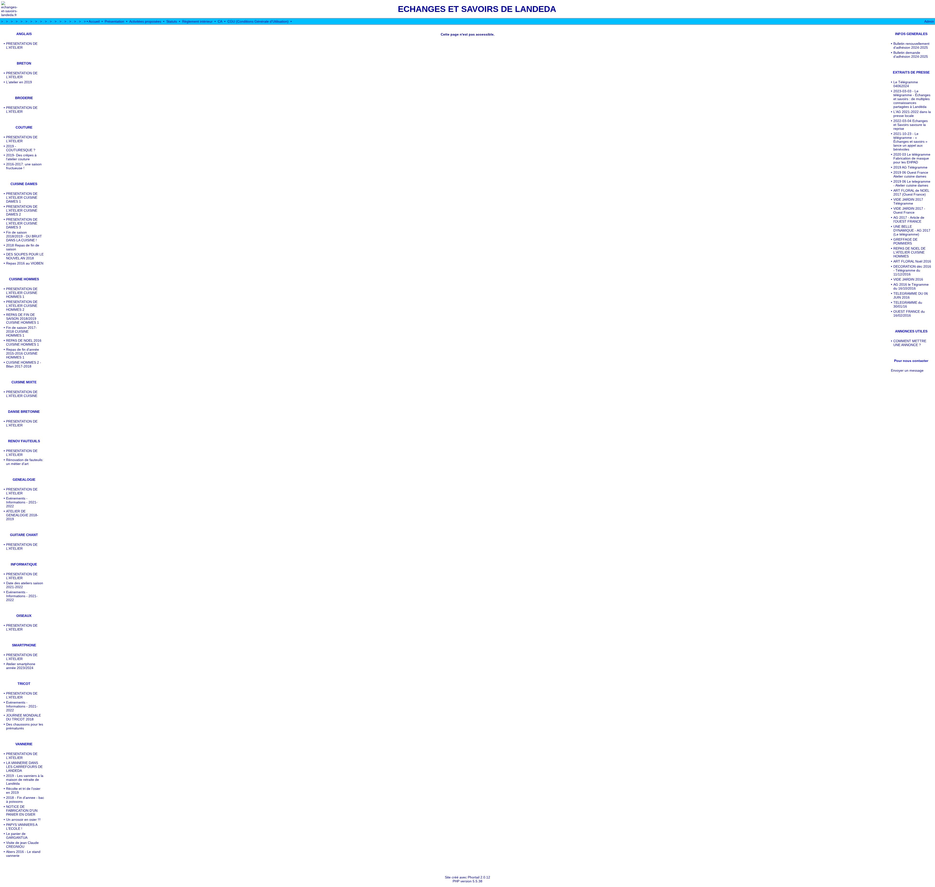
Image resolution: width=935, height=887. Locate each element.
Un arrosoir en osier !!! (23, 819)
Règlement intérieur (197, 21)
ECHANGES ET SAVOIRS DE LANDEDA (477, 9)
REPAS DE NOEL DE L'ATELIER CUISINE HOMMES (909, 252)
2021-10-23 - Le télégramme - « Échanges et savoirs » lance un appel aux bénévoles (910, 141)
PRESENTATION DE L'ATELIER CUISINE (21, 394)
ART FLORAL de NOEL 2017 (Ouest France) (911, 192)
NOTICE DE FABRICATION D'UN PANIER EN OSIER (21, 810)
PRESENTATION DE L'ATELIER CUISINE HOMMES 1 (21, 293)
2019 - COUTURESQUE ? (20, 148)
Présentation (114, 21)
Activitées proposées (145, 21)
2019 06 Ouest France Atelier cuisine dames (910, 174)
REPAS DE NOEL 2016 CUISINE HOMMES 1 (23, 342)
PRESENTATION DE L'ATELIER (21, 45)
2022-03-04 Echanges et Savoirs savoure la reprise (910, 125)
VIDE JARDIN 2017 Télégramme (908, 201)
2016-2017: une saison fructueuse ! (24, 166)
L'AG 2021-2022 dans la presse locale (912, 114)
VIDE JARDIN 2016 (908, 279)
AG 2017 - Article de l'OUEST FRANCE (908, 219)
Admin (929, 21)
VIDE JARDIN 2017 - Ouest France (909, 210)
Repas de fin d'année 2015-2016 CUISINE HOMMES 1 (22, 353)
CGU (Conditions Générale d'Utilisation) (258, 21)
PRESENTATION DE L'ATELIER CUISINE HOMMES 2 (21, 305)
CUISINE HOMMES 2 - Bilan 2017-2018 (23, 364)
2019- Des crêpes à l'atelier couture (21, 157)
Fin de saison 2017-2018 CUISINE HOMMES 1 (21, 331)
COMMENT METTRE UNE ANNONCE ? (909, 343)
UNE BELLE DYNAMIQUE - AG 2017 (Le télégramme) (911, 230)
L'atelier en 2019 (19, 82)
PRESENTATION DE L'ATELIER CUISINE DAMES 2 (21, 210)
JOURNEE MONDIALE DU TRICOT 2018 (23, 717)
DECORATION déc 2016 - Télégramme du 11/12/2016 (912, 270)
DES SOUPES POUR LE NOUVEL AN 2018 (25, 256)
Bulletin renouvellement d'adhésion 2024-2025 (911, 45)
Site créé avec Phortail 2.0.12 (467, 877)
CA (220, 21)
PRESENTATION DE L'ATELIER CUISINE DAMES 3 (21, 223)
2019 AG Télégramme (910, 167)
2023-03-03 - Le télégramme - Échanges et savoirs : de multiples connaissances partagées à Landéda (911, 99)
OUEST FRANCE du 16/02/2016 (909, 313)
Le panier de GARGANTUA (17, 836)
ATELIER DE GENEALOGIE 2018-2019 (22, 515)
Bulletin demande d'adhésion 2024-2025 (910, 54)
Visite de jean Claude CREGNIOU (22, 845)
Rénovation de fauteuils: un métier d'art (24, 462)
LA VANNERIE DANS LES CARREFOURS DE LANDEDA (24, 767)
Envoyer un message (907, 370)
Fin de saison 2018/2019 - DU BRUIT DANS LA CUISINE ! (24, 236)
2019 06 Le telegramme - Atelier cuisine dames (911, 183)
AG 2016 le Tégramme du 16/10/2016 (911, 286)
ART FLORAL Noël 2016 (912, 261)
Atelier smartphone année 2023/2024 (20, 666)
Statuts (171, 21)
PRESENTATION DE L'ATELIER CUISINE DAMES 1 (21, 197)
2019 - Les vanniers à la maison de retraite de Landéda (24, 779)
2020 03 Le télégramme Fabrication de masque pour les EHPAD (911, 158)
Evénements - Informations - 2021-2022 (21, 502)
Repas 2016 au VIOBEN (24, 263)
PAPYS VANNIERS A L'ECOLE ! (21, 826)
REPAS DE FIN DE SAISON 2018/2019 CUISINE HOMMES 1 (22, 318)
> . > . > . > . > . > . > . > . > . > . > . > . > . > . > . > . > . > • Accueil (50, 21)
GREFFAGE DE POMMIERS (905, 241)
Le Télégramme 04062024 (905, 84)
